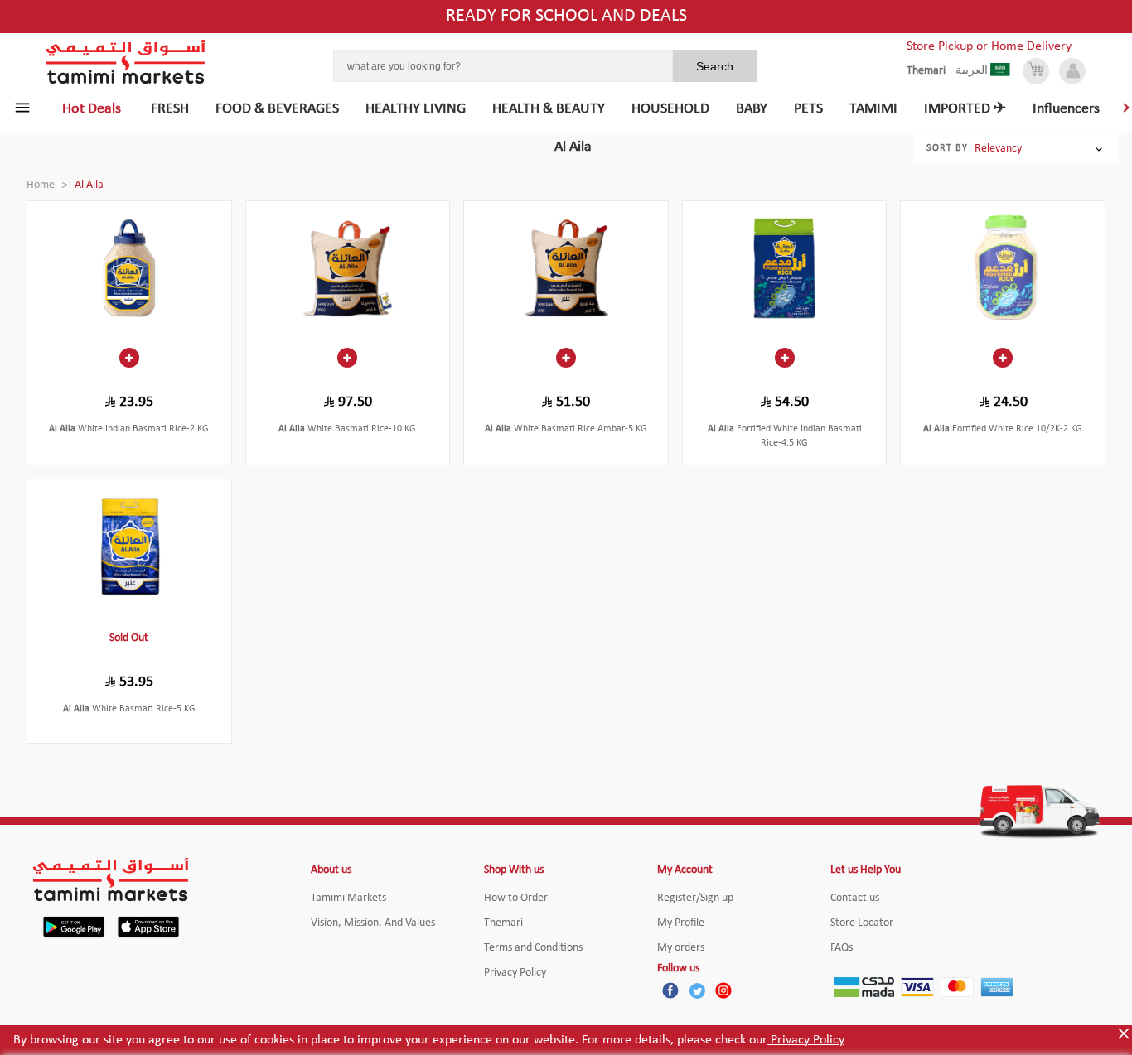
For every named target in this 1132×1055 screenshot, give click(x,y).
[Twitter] (697, 990)
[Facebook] (670, 990)
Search (714, 66)
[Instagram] (723, 990)
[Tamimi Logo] (126, 62)
